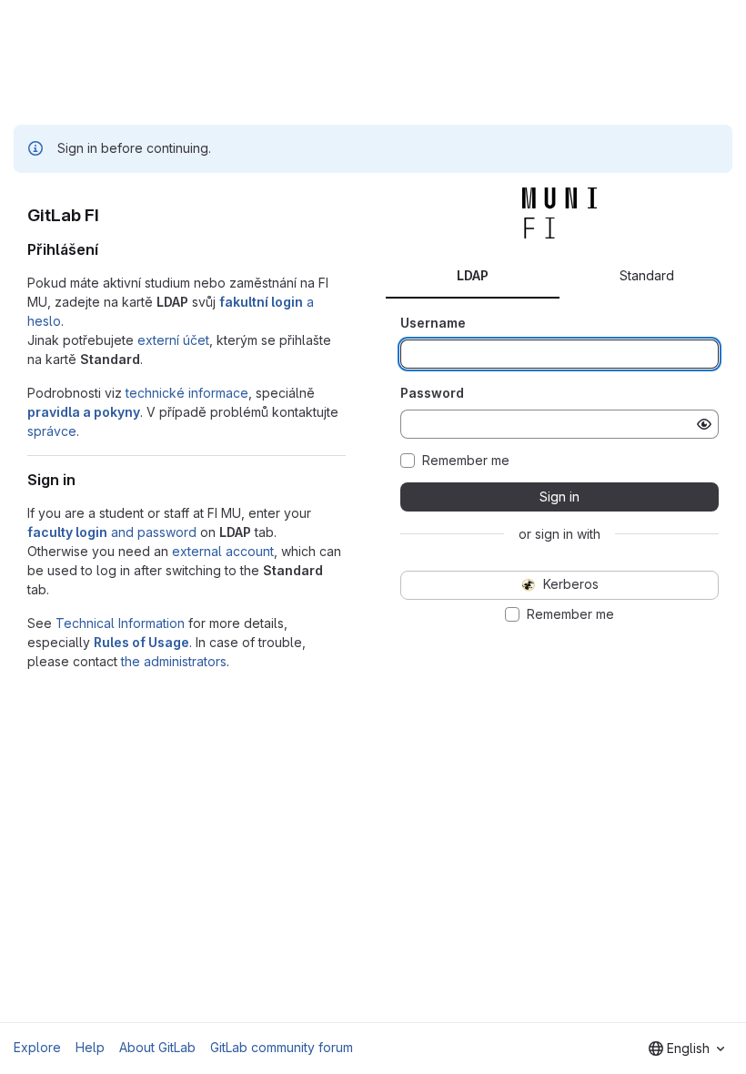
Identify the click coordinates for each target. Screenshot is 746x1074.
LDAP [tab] (473, 275)
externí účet (173, 340)
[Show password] (704, 424)
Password (432, 392)
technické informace (187, 392)
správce (51, 431)
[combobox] (686, 1048)
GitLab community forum (281, 1047)
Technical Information (120, 623)
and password (112, 532)
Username (433, 322)
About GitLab (157, 1047)
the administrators (174, 661)
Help (90, 1047)
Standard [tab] (647, 275)
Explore (37, 1047)
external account (223, 551)
